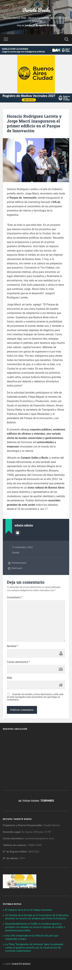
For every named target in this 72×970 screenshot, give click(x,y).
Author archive (18, 533)
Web (9, 678)
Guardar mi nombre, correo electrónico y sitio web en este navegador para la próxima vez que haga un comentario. (35, 697)
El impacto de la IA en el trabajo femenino (28, 909)
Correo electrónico (18, 662)
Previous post (19, 562)
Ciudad (15, 552)
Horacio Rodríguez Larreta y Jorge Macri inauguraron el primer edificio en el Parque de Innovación (34, 123)
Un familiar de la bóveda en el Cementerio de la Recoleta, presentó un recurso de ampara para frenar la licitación (37, 917)
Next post (17, 568)
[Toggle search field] (66, 39)
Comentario (14, 597)
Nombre (12, 646)
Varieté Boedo (36, 10)
